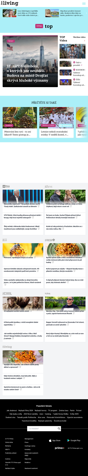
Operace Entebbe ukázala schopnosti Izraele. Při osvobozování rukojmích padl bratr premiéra (21, 270)
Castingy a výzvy (30, 446)
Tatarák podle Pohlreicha (26, 417)
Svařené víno (10, 417)
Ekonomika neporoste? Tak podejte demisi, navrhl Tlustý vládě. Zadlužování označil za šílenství (22, 205)
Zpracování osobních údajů (31, 454)
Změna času (63, 410)
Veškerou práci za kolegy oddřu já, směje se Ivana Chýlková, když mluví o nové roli (64, 205)
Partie (72, 410)
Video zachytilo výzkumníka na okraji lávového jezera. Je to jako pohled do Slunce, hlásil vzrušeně (22, 281)
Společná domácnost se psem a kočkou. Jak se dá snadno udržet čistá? (22, 388)
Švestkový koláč (60, 421)
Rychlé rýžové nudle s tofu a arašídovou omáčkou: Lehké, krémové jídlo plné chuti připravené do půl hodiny (64, 260)
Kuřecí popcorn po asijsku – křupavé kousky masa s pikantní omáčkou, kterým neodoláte (64, 270)
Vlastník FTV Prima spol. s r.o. (13, 464)
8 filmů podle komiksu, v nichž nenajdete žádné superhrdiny (21, 323)
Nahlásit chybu (10, 468)
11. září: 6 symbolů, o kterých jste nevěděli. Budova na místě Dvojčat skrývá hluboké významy (27, 73)
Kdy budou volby (16, 414)
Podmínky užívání (10, 453)
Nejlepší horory (40, 410)
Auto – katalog (45, 414)
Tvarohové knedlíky (29, 421)
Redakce (27, 462)
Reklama (8, 446)
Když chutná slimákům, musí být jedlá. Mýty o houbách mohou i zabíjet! (20, 377)
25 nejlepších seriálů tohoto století (17, 311)
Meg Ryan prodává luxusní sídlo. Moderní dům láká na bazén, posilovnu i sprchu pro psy (71, 14)
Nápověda (28, 459)
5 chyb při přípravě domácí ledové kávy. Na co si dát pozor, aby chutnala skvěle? (64, 281)
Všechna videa (79, 37)
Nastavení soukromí (31, 468)
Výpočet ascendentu (74, 417)
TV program (52, 410)
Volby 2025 (74, 414)
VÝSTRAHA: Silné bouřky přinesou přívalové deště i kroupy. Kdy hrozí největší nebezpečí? (22, 216)
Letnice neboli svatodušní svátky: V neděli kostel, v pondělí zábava (54, 133)
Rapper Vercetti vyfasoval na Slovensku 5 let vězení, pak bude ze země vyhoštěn (65, 323)
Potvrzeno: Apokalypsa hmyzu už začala (18, 257)
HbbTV (7, 449)
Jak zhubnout (12, 410)
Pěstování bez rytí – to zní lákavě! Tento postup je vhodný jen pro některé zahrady (17, 133)
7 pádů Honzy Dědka (60, 414)
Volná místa (9, 442)
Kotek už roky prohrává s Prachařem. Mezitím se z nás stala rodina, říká (64, 227)
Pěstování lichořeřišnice (56, 417)
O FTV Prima (9, 439)
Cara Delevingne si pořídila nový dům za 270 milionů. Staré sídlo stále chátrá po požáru (28, 14)
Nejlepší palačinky (45, 421)
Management (29, 439)
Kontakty (27, 449)
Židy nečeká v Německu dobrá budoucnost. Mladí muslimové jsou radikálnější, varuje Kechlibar (21, 227)
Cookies (7, 459)
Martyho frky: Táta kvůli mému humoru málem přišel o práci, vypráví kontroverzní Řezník (65, 312)
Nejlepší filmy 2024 (25, 410)
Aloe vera (41, 417)
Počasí (78, 410)
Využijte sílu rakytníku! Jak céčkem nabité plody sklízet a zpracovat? (21, 366)
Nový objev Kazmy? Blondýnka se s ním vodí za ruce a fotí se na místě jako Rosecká (65, 335)
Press (26, 442)
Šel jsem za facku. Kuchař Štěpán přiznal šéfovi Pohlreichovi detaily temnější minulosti (63, 216)
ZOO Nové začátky (31, 414)
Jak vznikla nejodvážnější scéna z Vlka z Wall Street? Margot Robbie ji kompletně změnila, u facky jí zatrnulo (23, 336)
